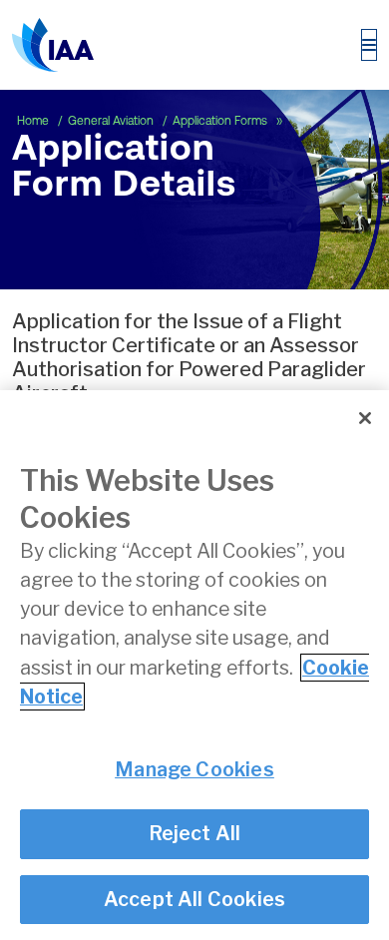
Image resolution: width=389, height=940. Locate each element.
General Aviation (112, 121)
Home (34, 121)
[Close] (365, 418)
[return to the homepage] (53, 45)
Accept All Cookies (195, 899)
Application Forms (221, 121)
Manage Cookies (194, 769)
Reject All (195, 833)
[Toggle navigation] (369, 45)
